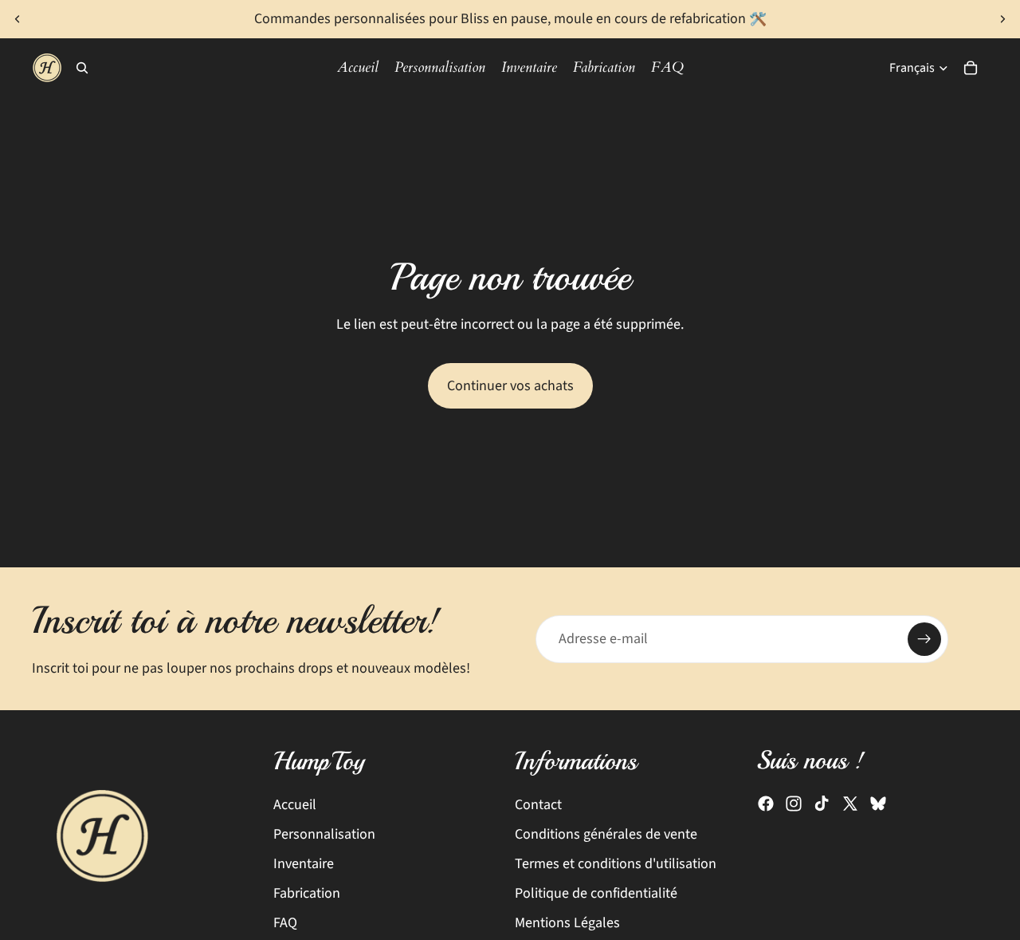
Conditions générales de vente (606, 834)
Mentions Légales (567, 924)
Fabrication (306, 893)
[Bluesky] (878, 804)
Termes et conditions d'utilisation (615, 864)
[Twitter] (850, 804)
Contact (538, 805)
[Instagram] (793, 804)
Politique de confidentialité (596, 893)
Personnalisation (324, 834)
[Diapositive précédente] (17, 19)
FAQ (285, 924)
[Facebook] (765, 804)
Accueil (294, 805)
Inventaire (303, 864)
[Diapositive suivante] (1002, 19)
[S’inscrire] (924, 639)
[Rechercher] (82, 67)
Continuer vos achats (510, 386)
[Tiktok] (821, 804)
